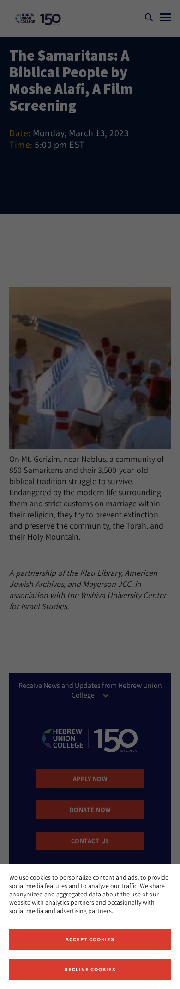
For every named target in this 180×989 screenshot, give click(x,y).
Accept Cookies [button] (90, 939)
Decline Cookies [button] (90, 969)
